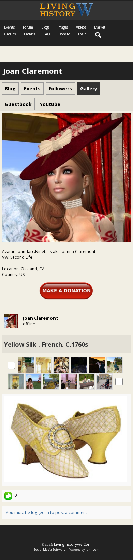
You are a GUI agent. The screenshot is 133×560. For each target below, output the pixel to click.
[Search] (98, 35)
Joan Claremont (40, 318)
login (82, 34)
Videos (81, 27)
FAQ (46, 34)
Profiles (29, 34)
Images (62, 27)
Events (9, 27)
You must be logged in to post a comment (46, 513)
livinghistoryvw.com (73, 544)
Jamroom (92, 549)
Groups (10, 34)
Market (99, 27)
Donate (64, 34)
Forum (28, 27)
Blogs (45, 27)
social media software (49, 549)
